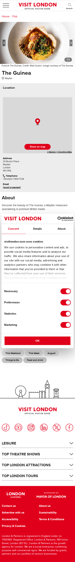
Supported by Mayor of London (51, 495)
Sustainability (48, 512)
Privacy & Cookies (13, 526)
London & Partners (15, 495)
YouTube (18, 427)
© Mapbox (51, 152)
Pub (14, 16)
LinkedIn (44, 427)
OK (37, 340)
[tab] (9, 87)
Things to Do (12, 360)
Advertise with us (13, 512)
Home (5, 16)
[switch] (65, 302)
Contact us (9, 506)
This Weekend (13, 353)
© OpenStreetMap (64, 152)
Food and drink (35, 360)
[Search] (69, 5)
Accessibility (10, 519)
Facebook (69, 427)
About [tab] (62, 228)
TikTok (5, 427)
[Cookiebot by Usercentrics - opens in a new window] (57, 218)
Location (9, 87)
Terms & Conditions (51, 519)
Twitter (56, 427)
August (51, 353)
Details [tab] (37, 228)
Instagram (31, 427)
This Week (34, 353)
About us (45, 506)
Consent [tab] (13, 228)
